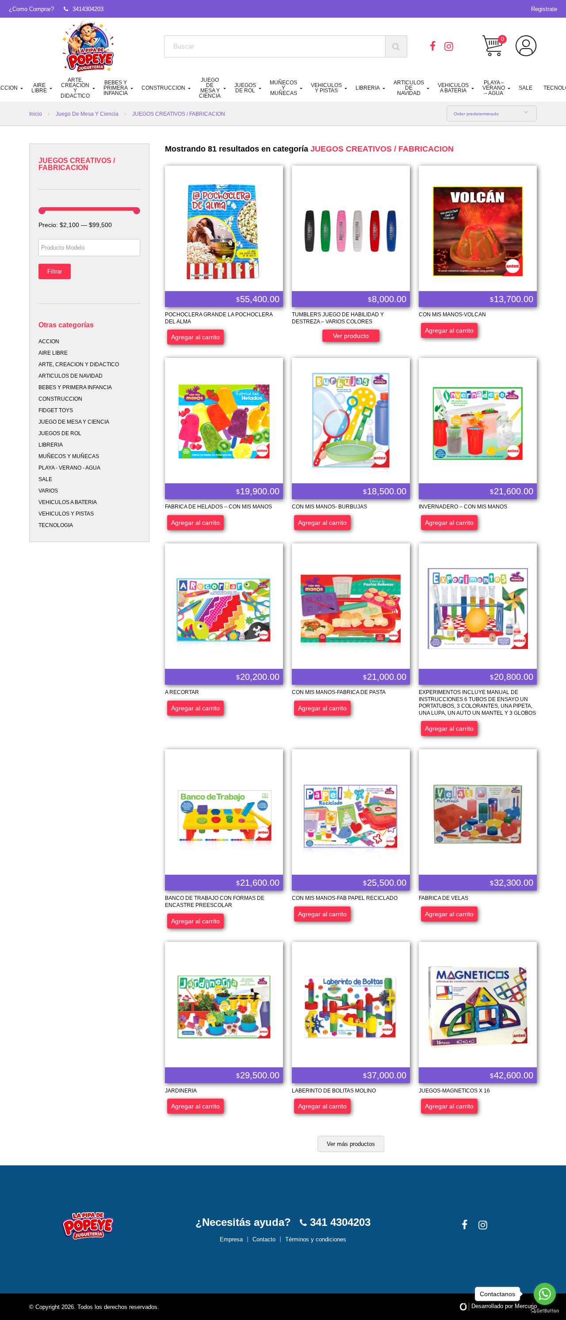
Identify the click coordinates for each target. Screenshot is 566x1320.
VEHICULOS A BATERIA (453, 88)
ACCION (48, 341)
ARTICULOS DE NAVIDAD (409, 88)
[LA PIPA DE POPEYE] (88, 46)
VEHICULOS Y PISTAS (326, 88)
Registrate (544, 9)
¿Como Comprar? (31, 9)
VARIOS (48, 491)
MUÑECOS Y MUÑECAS (283, 88)
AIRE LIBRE (39, 88)
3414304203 (88, 9)
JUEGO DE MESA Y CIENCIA (210, 88)
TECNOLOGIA (55, 525)
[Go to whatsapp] (545, 1294)
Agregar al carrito (195, 337)
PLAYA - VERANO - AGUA (69, 468)
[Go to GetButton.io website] (545, 1311)
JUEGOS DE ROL (245, 88)
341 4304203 (339, 1222)
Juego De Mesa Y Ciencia (87, 114)
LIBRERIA (368, 88)
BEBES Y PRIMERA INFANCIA (115, 88)
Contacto (263, 1239)
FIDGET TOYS (55, 410)
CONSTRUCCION (163, 88)
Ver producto (351, 335)
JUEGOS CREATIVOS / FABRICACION (382, 148)
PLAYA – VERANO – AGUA (493, 88)
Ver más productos (351, 1144)
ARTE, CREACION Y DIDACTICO (75, 88)
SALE (525, 88)
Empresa (231, 1239)
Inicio (35, 114)
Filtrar (54, 271)
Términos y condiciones (315, 1239)
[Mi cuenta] (526, 46)
